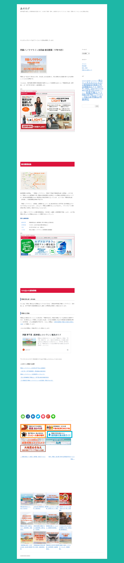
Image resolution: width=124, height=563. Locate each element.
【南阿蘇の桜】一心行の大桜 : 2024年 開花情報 (26, 547)
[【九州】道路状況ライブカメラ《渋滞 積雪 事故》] (33, 444)
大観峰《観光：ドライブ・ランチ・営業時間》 (65, 547)
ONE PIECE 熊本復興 (86, 80)
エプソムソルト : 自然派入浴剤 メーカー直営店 (46, 237)
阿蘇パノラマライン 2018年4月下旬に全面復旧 (32, 368)
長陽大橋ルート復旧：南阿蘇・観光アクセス (32, 456)
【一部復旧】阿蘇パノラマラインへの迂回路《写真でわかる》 (36, 380)
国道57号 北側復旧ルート (92, 85)
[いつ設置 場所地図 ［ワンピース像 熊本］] (33, 437)
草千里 (91, 90)
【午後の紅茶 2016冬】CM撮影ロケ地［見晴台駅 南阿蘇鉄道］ (65, 527)
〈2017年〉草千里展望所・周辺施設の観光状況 (32, 371)
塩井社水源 (94, 89)
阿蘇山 (95, 96)
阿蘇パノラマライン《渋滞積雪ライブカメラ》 (32, 374)
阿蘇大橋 (87, 97)
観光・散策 (84, 68)
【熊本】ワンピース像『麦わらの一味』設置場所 (65, 508)
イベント (84, 63)
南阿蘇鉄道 (88, 84)
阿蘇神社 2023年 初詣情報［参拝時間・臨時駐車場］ (52, 547)
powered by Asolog (25, 555)
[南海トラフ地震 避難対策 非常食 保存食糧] (33, 451)
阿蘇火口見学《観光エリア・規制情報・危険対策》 (26, 527)
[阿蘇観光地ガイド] (46, 437)
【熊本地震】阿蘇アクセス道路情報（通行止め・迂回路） (39, 527)
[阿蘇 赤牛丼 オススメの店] (33, 430)
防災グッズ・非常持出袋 (41, 93)
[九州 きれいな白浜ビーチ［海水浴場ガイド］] (58, 444)
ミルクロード (94, 80)
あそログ (25, 8)
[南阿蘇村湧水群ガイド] (59, 437)
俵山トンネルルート (92, 81)
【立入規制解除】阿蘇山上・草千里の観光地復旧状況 (34, 377)
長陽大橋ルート (94, 92)
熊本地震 (35, 359)
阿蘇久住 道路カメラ (87, 70)
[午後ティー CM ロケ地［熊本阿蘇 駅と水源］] (58, 430)
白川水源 (100, 89)
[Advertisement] (62, 28)
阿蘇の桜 (85, 94)
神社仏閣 (85, 90)
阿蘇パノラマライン (49, 359)
